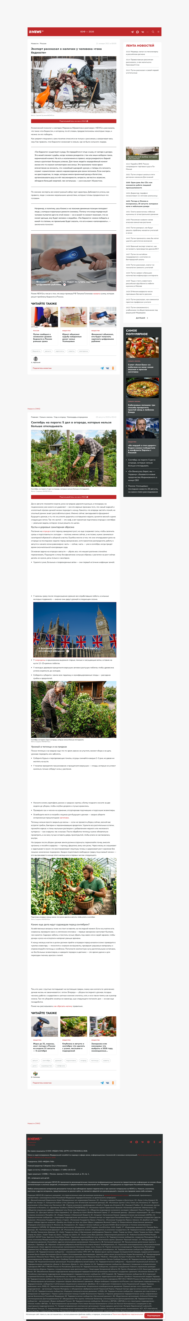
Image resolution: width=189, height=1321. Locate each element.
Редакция (32, 1142)
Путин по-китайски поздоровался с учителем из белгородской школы (138, 257)
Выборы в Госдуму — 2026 (87, 31)
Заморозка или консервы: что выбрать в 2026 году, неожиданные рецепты (102, 1048)
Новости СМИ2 (34, 409)
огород (83, 1060)
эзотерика (83, 351)
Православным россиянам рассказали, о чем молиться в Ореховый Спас (139, 62)
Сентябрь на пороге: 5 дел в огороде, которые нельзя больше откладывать (141, 462)
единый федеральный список (116, 1195)
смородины (40, 660)
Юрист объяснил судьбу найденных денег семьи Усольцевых (72, 338)
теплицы (95, 1060)
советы (71, 351)
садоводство (46, 1066)
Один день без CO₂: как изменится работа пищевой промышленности (139, 185)
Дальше (140, 318)
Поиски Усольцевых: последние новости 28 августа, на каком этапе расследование (143, 489)
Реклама (31, 1145)
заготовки (64, 817)
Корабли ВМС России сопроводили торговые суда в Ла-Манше (140, 166)
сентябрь (46, 1060)
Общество (66, 331)
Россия (36, 331)
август (35, 1060)
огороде (46, 531)
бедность (36, 351)
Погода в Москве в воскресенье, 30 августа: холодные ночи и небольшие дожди (142, 204)
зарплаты (60, 351)
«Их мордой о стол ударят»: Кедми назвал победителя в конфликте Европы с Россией (142, 449)
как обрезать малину (62, 1006)
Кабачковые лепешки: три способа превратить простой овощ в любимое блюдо (141, 409)
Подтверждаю (153, 1315)
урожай (58, 1060)
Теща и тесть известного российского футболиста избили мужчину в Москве (140, 283)
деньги (48, 351)
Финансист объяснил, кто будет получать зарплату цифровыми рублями (102, 338)
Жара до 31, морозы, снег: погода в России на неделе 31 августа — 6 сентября (44, 1047)
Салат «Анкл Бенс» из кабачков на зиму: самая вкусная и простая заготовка (140, 368)
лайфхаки (60, 1066)
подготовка (71, 1060)
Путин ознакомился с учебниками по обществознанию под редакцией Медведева (142, 310)
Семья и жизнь (134, 361)
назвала (96, 293)
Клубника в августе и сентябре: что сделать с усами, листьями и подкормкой (73, 1047)
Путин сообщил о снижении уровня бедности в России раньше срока (42, 338)
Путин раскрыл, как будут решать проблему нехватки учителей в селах (142, 230)
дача (34, 1066)
